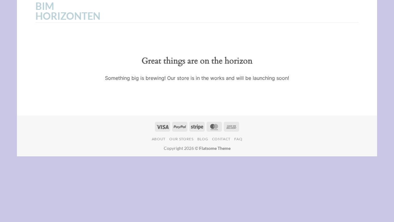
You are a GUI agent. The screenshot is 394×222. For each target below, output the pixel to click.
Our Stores (181, 139)
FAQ (238, 139)
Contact (221, 139)
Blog (202, 139)
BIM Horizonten (66, 11)
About (159, 139)
